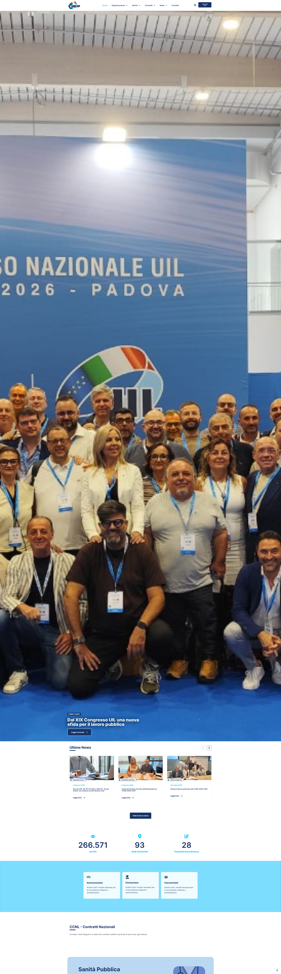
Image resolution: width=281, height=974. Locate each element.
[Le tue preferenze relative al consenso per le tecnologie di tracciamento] (277, 970)
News (162, 5)
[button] (203, 747)
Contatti (175, 5)
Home (104, 5)
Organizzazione (118, 5)
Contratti (148, 5)
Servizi (135, 5)
